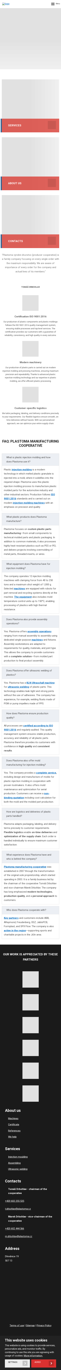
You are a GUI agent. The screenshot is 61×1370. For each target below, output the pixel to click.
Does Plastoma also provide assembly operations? (26, 621)
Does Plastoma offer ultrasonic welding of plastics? (29, 672)
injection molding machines (29, 502)
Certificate (13, 1124)
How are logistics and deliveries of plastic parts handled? (28, 813)
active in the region (15, 930)
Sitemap (30, 1325)
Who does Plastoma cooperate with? (26, 910)
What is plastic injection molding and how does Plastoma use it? (28, 459)
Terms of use (17, 1325)
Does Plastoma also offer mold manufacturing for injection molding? (26, 762)
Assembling (14, 1163)
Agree (37, 1362)
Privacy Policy (44, 1325)
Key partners (11, 918)
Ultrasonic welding (17, 1169)
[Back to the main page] (8, 4)
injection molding (22, 469)
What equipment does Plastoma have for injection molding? (28, 566)
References (14, 1130)
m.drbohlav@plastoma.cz (18, 1236)
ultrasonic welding (18, 686)
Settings (12, 1362)
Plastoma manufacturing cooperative (25, 866)
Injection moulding (18, 1156)
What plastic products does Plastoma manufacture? (26, 519)
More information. (33, 1355)
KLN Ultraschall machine (41, 682)
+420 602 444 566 (14, 1228)
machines (19, 588)
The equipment (23, 596)
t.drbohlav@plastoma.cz (18, 1208)
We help (12, 1136)
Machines (13, 1118)
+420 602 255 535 (14, 1201)
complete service (46, 772)
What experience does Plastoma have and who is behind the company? (28, 856)
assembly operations (39, 631)
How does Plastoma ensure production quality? (27, 715)
